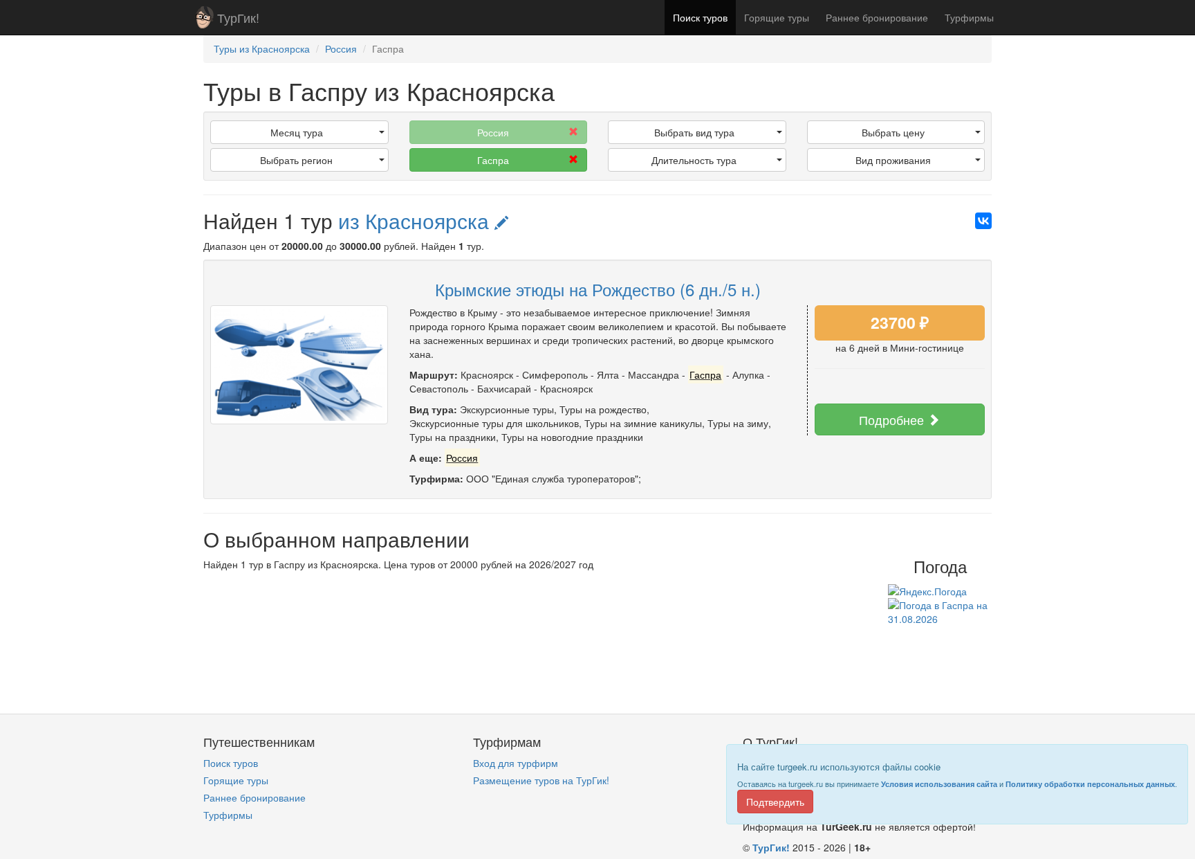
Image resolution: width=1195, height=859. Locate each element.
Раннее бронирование (877, 17)
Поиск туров (700, 17)
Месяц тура (296, 132)
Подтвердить (775, 801)
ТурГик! (238, 17)
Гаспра (493, 160)
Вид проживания (893, 160)
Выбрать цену (893, 132)
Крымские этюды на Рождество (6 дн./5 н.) (598, 289)
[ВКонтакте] (983, 221)
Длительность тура (694, 160)
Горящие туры (776, 17)
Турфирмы (969, 17)
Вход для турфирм (515, 763)
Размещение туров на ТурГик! (541, 780)
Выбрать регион (296, 160)
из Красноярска (416, 220)
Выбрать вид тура (694, 132)
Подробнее (893, 419)
